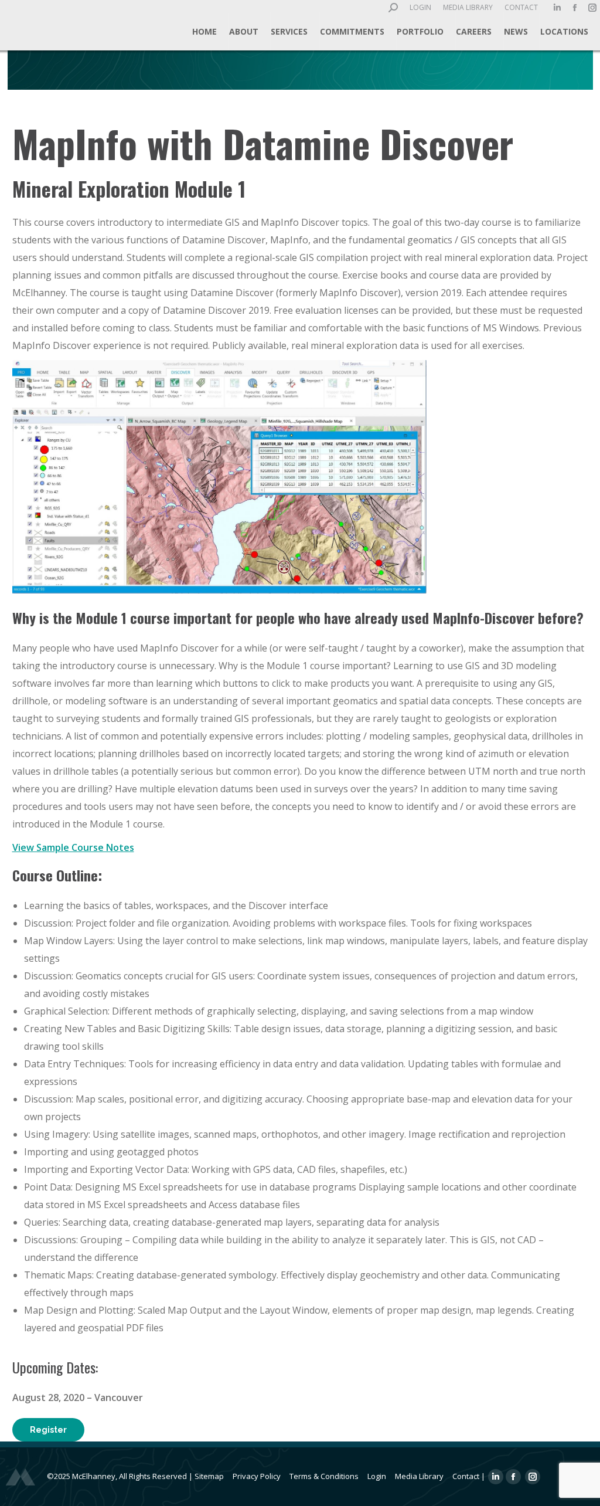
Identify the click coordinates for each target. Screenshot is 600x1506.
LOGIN (420, 7)
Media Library (419, 1476)
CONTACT (521, 7)
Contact (465, 1476)
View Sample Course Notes (73, 847)
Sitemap (209, 1476)
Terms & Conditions (324, 1476)
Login (376, 1476)
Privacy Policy (257, 1476)
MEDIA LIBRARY (468, 7)
